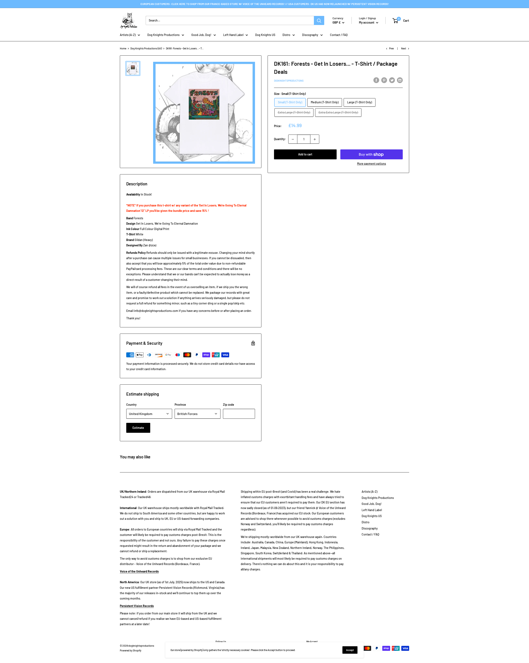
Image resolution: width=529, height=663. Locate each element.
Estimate (138, 427)
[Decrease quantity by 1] (292, 139)
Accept (350, 650)
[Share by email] (400, 80)
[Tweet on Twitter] (392, 80)
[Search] (319, 20)
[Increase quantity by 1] (314, 139)
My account (367, 22)
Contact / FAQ (339, 35)
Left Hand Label (233, 35)
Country (131, 404)
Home (123, 48)
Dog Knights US (265, 35)
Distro (286, 35)
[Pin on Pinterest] (384, 80)
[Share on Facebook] (376, 80)
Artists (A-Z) (128, 35)
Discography (310, 35)
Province (180, 404)
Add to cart (305, 154)
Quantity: (280, 139)
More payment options (371, 164)
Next (403, 48)
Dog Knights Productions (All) (146, 48)
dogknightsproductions (289, 80)
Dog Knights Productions (163, 35)
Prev (391, 48)
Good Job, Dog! (201, 35)
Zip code (228, 404)
